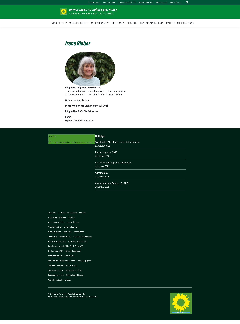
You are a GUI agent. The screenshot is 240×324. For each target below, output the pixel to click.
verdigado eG (92, 297)
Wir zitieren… (101, 172)
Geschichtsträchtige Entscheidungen (113, 162)
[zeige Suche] (187, 2)
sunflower (68, 297)
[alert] (71, 142)
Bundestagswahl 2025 (106, 152)
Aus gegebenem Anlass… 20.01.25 (112, 183)
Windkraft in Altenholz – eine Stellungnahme (117, 142)
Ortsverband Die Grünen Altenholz (93, 10)
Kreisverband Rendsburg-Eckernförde (91, 13)
